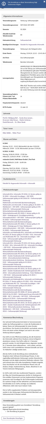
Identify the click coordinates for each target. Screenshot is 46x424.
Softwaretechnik (25, 40)
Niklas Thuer (17, 133)
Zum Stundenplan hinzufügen (13, 418)
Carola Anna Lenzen (26, 118)
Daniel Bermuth (8, 122)
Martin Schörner (25, 120)
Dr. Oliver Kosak (20, 122)
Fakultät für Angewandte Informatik (32, 44)
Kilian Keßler (7, 133)
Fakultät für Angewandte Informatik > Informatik (19, 183)
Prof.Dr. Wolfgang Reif (10, 118)
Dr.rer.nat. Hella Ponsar (10, 120)
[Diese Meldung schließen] (44, 2)
